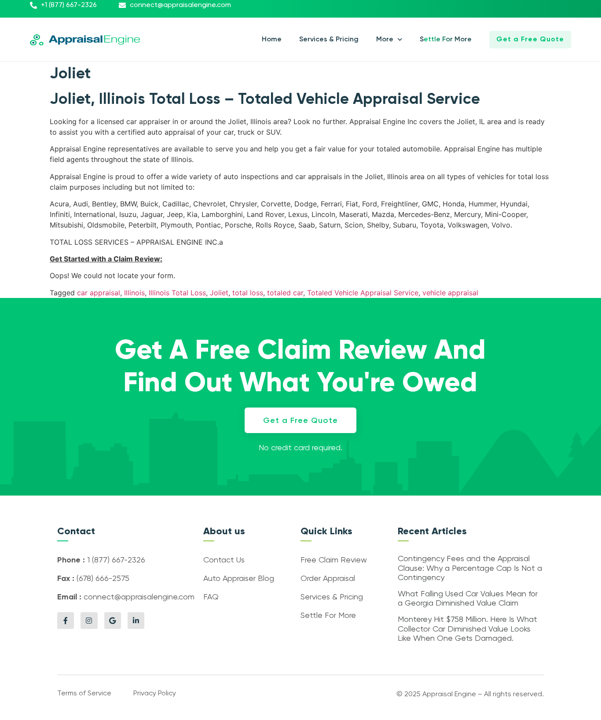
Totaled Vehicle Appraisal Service (362, 292)
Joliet (219, 292)
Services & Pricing (329, 39)
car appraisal (98, 292)
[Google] (112, 620)
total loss (247, 292)
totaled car (285, 292)
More (384, 39)
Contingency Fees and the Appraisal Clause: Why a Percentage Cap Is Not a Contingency (470, 568)
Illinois (134, 292)
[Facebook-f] (65, 620)
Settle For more (446, 39)
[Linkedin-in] (136, 620)
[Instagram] (89, 620)
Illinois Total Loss (177, 292)
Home (272, 39)
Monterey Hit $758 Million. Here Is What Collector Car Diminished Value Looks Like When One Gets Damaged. (467, 629)
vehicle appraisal (450, 292)
